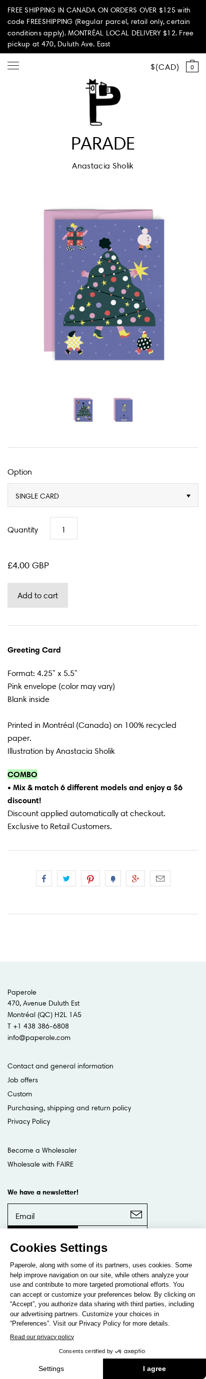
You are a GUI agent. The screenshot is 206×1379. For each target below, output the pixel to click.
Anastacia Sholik (103, 166)
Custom (20, 1093)
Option (20, 472)
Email (160, 878)
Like (44, 878)
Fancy (113, 878)
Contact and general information (61, 1065)
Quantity (23, 529)
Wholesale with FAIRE (41, 1164)
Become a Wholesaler (42, 1150)
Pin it (90, 878)
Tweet (66, 878)
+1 (135, 878)
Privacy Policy (29, 1121)
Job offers (23, 1079)
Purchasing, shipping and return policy (69, 1107)
